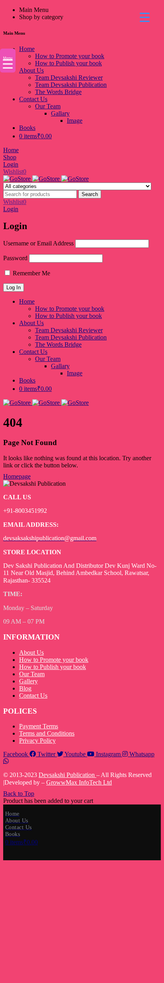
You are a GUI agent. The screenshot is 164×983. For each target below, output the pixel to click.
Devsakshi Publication (67, 774)
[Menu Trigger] (145, 17)
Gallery (28, 681)
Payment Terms (38, 726)
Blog (25, 688)
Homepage (17, 476)
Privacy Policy (37, 740)
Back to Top (18, 793)
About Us (31, 652)
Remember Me (30, 273)
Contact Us (33, 695)
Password (15, 258)
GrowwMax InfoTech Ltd (79, 782)
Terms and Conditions (46, 733)
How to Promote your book (53, 659)
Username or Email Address (38, 243)
